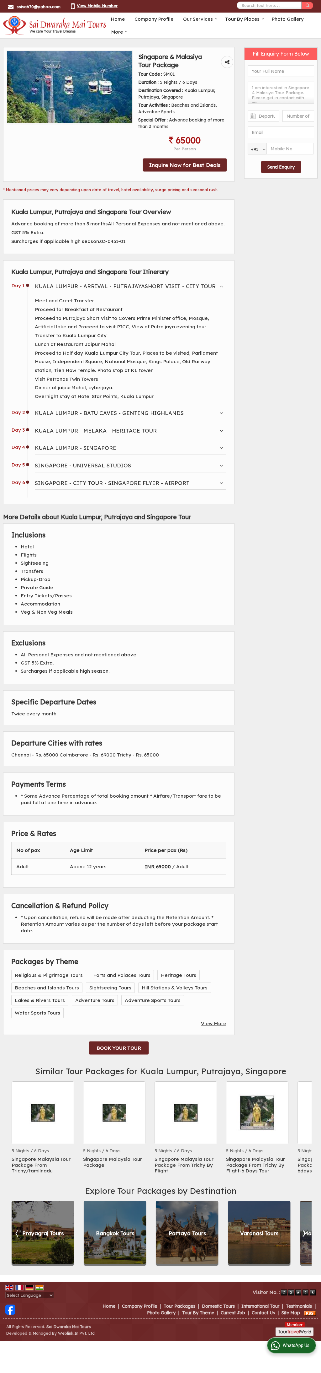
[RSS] (310, 1313)
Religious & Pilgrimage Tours (49, 975)
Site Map (291, 1313)
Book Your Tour (119, 1048)
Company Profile (153, 19)
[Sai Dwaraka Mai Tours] (54, 25)
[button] (97, 5)
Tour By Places (242, 19)
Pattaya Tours (138, 1233)
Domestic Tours (218, 1306)
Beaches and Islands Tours (47, 988)
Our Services (198, 19)
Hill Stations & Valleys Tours (175, 988)
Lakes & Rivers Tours (40, 1000)
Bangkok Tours (66, 1233)
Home (118, 19)
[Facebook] (10, 1309)
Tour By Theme (198, 1313)
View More (213, 1023)
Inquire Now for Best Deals (184, 165)
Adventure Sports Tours (153, 1000)
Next (303, 1128)
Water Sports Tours (37, 1013)
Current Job (233, 1313)
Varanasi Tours (210, 1233)
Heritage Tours (178, 975)
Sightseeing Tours (110, 988)
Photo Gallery (288, 19)
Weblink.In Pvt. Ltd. (77, 1333)
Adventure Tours (94, 1000)
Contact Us (263, 1313)
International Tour (260, 1306)
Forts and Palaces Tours (121, 975)
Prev (18, 1128)
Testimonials (299, 1306)
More (117, 32)
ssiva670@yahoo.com (39, 6)
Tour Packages (179, 1306)
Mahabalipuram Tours (282, 1233)
